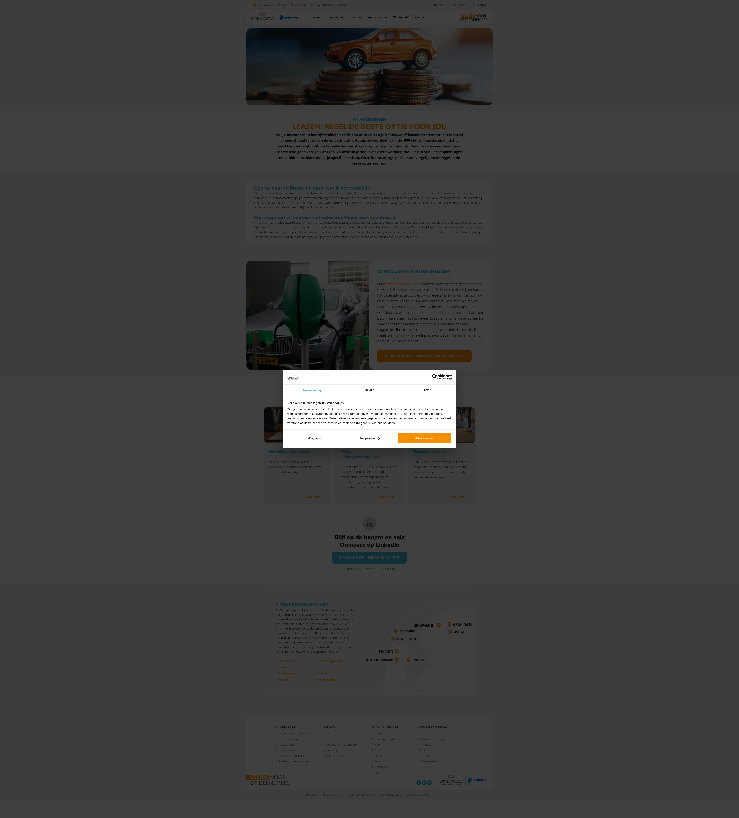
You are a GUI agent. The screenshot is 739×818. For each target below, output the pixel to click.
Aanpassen (367, 438)
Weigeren (314, 438)
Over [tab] (427, 389)
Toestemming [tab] (312, 390)
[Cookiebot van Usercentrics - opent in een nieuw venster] (435, 377)
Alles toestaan (424, 438)
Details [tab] (369, 389)
